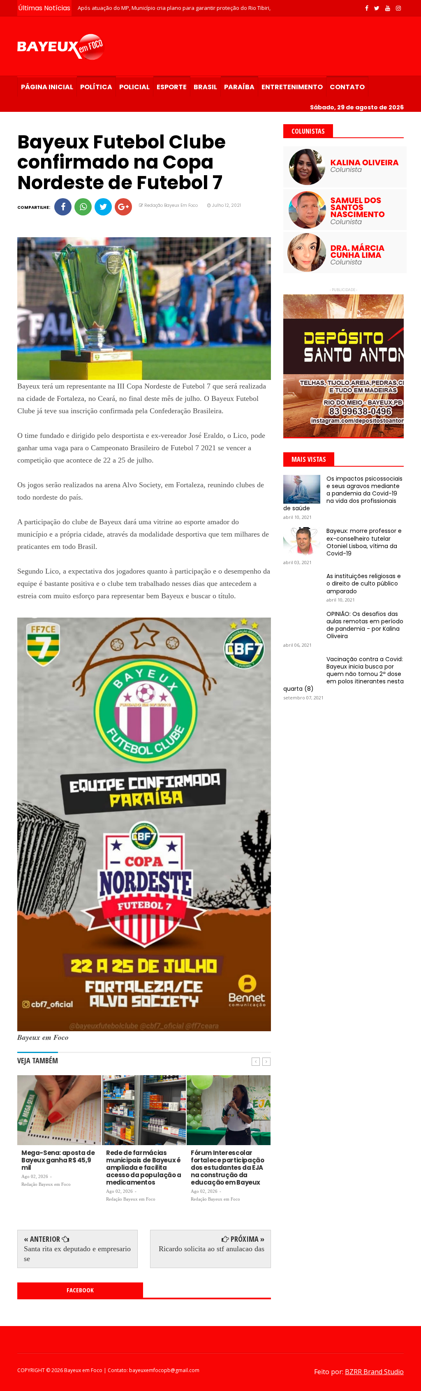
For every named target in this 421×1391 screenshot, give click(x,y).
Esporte (172, 87)
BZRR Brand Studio (374, 1371)
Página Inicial (47, 87)
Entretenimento (292, 87)
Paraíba (239, 87)
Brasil (205, 87)
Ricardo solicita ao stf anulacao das (211, 1249)
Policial (134, 87)
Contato (347, 87)
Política (96, 87)
